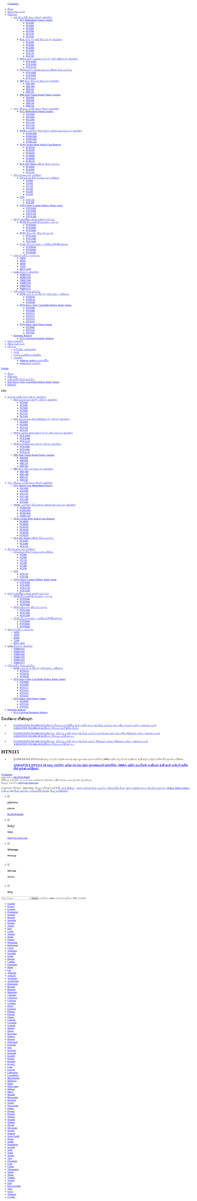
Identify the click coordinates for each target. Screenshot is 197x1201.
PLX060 (30, 166)
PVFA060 (31, 72)
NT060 (29, 180)
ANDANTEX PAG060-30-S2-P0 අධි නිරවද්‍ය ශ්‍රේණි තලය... (44, 736)
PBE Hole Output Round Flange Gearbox (40, 94)
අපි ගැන (11, 346)
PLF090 (30, 31)
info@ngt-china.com (28, 783)
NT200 (29, 189)
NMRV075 (25, 288)
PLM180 (30, 150)
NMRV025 (25, 274)
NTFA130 (31, 213)
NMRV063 (25, 285)
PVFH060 (31, 249)
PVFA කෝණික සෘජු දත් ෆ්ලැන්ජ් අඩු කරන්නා (37, 444)
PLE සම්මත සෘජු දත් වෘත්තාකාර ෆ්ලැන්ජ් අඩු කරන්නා (41, 419)
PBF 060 (30, 83)
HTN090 (30, 310)
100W (23, 258)
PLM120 (30, 161)
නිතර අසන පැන (16, 344)
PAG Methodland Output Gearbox (36, 111)
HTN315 (30, 319)
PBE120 (30, 103)
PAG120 (30, 122)
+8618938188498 (21, 777)
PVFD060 (31, 227)
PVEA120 (31, 67)
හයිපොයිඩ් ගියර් (116, 788)
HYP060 (30, 327)
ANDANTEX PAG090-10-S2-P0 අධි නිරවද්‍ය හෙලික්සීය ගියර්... (46, 728)
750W (23, 266)
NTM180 (30, 302)
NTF (22, 197)
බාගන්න (18, 357)
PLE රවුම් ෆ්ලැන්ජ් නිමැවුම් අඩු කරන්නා (41, 39)
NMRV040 (25, 280)
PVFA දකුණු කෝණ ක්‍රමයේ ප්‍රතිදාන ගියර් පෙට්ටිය (46, 70)
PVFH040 (31, 247)
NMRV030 (25, 277)
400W (23, 263)
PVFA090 (31, 75)
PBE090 (30, 100)
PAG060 (30, 117)
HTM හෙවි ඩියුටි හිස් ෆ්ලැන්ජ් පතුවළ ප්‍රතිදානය (44, 294)
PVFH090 (31, 252)
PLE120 (30, 53)
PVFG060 (31, 238)
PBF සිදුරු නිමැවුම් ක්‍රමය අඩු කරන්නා (39, 81)
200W (23, 261)
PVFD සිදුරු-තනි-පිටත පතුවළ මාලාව (39, 222)
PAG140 (30, 125)
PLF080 (30, 28)
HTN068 (30, 308)
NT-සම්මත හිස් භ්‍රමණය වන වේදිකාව (39, 178)
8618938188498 (15, 814)
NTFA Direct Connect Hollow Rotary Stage (41, 205)
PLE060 (30, 45)
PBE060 (30, 97)
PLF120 (30, 34)
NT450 (29, 194)
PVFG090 (31, 241)
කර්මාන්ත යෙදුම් (16, 11)
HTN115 (30, 313)
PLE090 (30, 50)
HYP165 (30, 333)
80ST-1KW (25, 269)
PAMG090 (31, 139)
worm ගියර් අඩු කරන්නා (26, 272)
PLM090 (30, 158)
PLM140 (30, 147)
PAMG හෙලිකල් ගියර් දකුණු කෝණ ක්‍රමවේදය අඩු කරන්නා (51, 130)
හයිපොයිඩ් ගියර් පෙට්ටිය (27, 291)
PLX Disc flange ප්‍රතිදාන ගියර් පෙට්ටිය (40, 164)
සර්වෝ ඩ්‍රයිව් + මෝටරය (27, 255)
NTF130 (30, 200)
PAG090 (30, 119)
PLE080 (30, 47)
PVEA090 (31, 64)
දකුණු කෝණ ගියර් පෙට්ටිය (91, 788)
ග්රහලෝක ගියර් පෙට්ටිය (14, 791)
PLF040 (30, 23)
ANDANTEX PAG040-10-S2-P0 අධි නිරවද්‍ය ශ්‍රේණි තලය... (44, 744)
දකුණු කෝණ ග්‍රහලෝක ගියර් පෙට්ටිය (146, 788)
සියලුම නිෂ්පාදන (59, 791)
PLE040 (30, 42)
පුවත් (16, 352)
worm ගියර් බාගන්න (30, 363)
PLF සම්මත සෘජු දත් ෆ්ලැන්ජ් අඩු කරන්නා (35, 399)
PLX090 (30, 169)
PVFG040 (31, 236)
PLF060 (30, 25)
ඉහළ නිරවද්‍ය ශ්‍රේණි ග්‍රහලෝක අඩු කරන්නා (36, 108)
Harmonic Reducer (23, 335)
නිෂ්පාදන (12, 14)
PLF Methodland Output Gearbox (36, 20)
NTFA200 (31, 216)
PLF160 (30, 36)
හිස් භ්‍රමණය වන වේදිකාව (27, 175)
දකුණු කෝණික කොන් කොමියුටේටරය (34, 219)
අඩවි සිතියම (68, 788)
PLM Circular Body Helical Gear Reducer (40, 144)
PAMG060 (31, 136)
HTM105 (30, 297)
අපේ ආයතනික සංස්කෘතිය (27, 355)
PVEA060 (31, 61)
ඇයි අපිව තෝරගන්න (25, 349)
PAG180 (30, 128)
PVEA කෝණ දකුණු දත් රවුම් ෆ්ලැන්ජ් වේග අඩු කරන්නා (43, 433)
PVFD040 (31, 225)
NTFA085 (31, 211)
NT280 (29, 191)
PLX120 (30, 172)
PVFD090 (31, 230)
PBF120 (30, 92)
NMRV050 (25, 283)
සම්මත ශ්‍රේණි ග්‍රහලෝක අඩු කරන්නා (33, 17)
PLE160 (30, 56)
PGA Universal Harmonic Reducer (37, 338)
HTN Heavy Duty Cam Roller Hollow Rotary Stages (46, 305)
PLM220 (30, 153)
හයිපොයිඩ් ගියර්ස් (39, 791)
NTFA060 (31, 208)
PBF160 (30, 89)
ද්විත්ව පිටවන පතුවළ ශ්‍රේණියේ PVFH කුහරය (44, 244)
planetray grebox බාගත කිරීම (34, 360)
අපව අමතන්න (15, 341)
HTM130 (30, 299)
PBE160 (30, 106)
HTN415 (30, 321)
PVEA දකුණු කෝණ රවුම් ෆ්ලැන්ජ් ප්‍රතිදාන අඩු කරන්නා (49, 59)
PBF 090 (30, 86)
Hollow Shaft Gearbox (178, 788)
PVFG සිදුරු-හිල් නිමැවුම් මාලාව (36, 233)
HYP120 (30, 330)
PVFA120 (31, 78)
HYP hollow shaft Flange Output (36, 324)
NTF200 (30, 202)
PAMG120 (31, 142)
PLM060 (30, 155)
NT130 (29, 186)
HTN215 (30, 316)
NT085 (29, 183)
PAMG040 (31, 133)
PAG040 (30, 114)
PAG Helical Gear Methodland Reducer (33, 485)
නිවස (10, 9)
